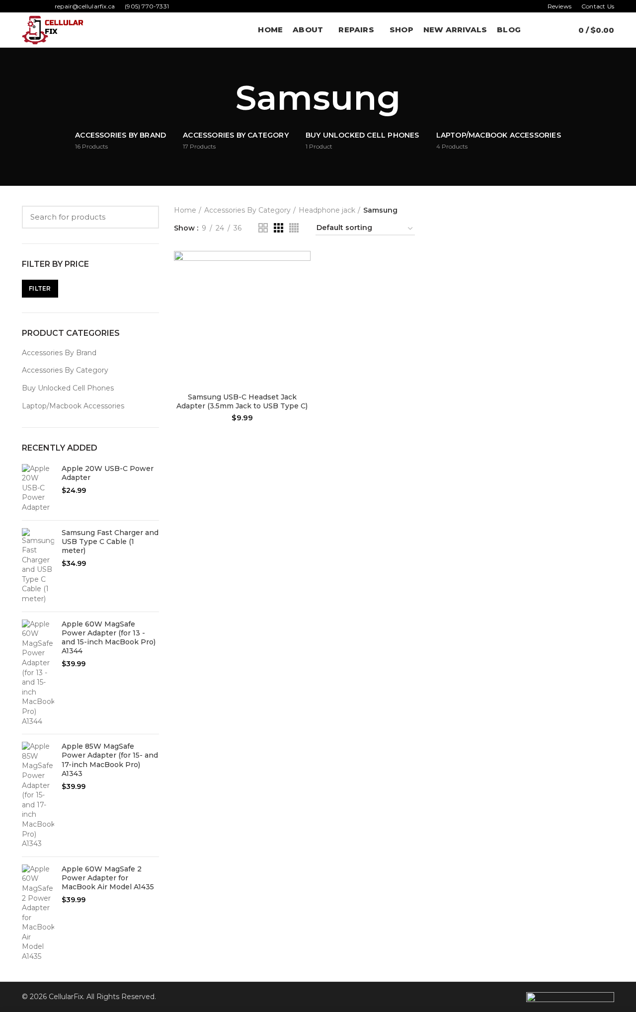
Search (145, 217)
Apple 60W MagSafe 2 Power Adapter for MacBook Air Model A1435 (108, 877)
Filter (40, 288)
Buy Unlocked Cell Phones (68, 388)
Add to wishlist (303, 312)
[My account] (534, 30)
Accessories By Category (65, 370)
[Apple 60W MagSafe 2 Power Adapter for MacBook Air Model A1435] (38, 913)
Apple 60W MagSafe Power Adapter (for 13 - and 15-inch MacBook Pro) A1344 (109, 638)
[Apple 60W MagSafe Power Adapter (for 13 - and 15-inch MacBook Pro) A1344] (38, 673)
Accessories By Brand (59, 352)
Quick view (303, 289)
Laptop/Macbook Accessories (73, 405)
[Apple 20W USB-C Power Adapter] (38, 488)
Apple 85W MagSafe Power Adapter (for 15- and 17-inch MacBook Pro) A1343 (110, 760)
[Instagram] (39, 6)
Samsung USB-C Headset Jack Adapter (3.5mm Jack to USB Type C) (242, 401)
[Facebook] (27, 6)
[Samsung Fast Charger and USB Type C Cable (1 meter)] (38, 566)
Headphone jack (327, 210)
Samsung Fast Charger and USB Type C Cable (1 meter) (110, 541)
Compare (303, 267)
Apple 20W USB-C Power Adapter (108, 473)
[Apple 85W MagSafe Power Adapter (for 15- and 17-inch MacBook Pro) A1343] (38, 795)
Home (185, 210)
